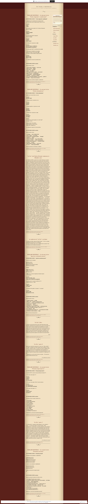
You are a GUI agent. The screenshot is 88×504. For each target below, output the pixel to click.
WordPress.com (55, 43)
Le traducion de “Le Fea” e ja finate (38, 239)
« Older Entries (28, 499)
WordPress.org (55, 45)
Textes (31, 231)
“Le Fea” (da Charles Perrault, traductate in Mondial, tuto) (38, 157)
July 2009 (54, 37)
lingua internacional (56, 28)
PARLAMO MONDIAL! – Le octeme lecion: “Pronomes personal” (38, 450)
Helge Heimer (29, 82)
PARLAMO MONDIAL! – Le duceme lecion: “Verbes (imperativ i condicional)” (38, 16)
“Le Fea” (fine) (38, 322)
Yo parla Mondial (44, 6)
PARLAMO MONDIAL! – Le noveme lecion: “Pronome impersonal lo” (38, 367)
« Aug (54, 22)
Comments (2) (42, 414)
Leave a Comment (43, 148)
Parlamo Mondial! (32, 81)
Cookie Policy (46, 502)
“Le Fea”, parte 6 (38, 344)
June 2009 (55, 39)
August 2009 (55, 36)
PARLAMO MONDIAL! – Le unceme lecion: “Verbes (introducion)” (38, 90)
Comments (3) (43, 81)
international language (34, 82)
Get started (52, 1)
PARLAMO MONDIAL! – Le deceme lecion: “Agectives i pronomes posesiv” (38, 255)
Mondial (39, 82)
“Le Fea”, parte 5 (38, 422)
